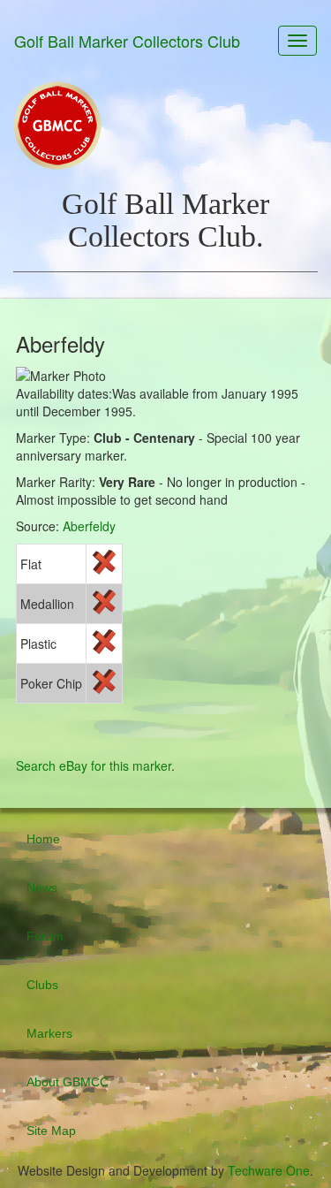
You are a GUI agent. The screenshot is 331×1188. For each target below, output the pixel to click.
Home (43, 839)
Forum (45, 936)
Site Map (51, 1130)
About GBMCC (67, 1082)
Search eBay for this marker (93, 765)
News (41, 887)
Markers (49, 1033)
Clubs (42, 985)
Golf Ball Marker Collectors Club (127, 40)
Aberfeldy (89, 526)
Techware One (269, 1170)
